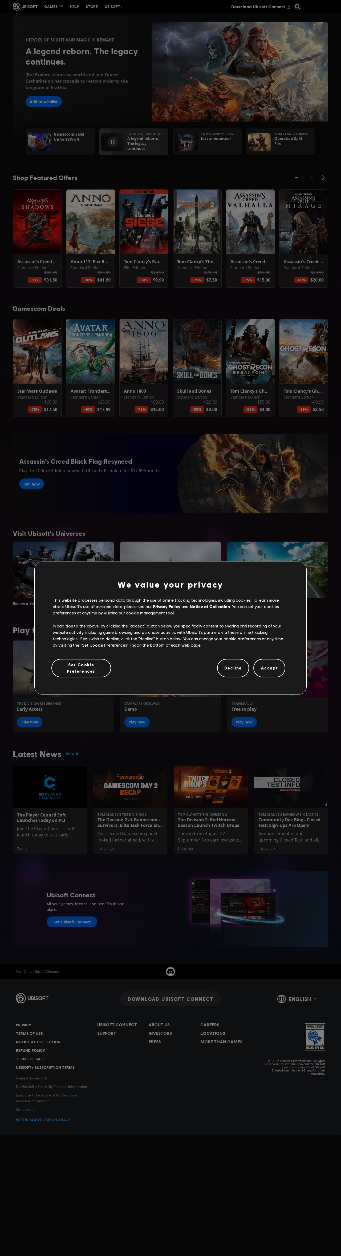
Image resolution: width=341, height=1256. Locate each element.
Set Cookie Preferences (81, 667)
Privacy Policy (166, 606)
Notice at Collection (210, 606)
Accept (269, 668)
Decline (233, 668)
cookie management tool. (150, 613)
